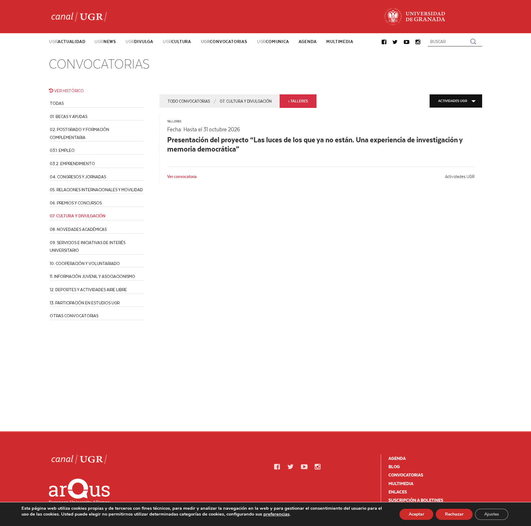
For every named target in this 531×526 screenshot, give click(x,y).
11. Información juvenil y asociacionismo (92, 276)
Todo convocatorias (188, 101)
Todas (57, 103)
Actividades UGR (452, 101)
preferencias (276, 514)
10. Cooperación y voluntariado (85, 263)
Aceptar (416, 514)
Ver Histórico (68, 90)
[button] (384, 42)
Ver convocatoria (182, 176)
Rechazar (454, 514)
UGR (67, 41)
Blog (394, 466)
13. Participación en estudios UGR (85, 302)
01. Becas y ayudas (68, 116)
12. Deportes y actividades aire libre (88, 289)
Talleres (174, 121)
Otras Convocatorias (74, 315)
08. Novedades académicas (78, 229)
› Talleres (298, 101)
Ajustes (491, 514)
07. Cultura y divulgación (246, 101)
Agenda (397, 458)
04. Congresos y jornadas (78, 176)
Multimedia (400, 483)
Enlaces (397, 492)
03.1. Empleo (62, 150)
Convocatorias (405, 475)
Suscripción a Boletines (415, 500)
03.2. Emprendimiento (72, 163)
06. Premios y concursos (76, 202)
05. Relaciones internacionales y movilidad (96, 189)
